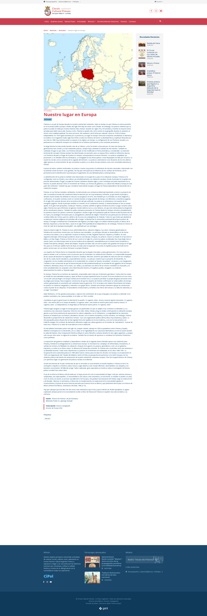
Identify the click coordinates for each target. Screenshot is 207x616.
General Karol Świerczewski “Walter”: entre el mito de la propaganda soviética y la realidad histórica (112, 561)
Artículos (47, 119)
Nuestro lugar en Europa (70, 114)
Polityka (76, 2)
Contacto (132, 21)
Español (159, 2)
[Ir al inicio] (58, 11)
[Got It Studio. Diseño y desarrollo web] (103, 608)
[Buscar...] (160, 21)
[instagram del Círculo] (156, 11)
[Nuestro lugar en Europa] (88, 71)
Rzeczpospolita (51, 2)
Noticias (91, 21)
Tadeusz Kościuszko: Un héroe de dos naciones (111, 574)
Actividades (81, 21)
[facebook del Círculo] (151, 11)
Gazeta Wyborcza (65, 2)
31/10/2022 (48, 111)
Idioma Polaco (70, 21)
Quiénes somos (57, 21)
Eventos (124, 21)
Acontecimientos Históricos (108, 21)
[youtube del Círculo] (161, 11)
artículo (47, 418)
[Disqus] (88, 453)
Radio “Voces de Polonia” (141, 559)
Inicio (47, 21)
